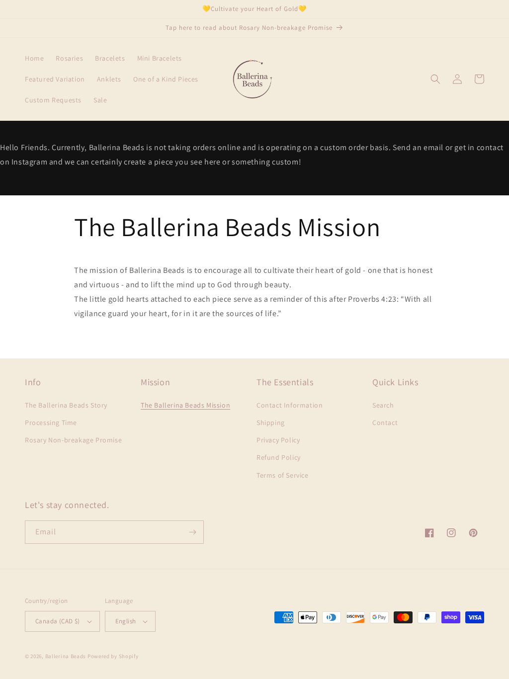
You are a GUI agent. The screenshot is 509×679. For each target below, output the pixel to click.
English (125, 621)
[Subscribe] (192, 532)
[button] (435, 79)
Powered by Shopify (113, 656)
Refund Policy (278, 457)
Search (383, 405)
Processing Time (51, 422)
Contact (385, 422)
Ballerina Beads (65, 656)
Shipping (270, 422)
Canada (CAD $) (57, 621)
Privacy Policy (278, 439)
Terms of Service (282, 475)
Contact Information (289, 405)
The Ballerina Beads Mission (185, 405)
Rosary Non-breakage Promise (73, 439)
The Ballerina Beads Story (66, 405)
